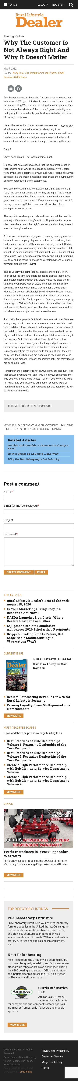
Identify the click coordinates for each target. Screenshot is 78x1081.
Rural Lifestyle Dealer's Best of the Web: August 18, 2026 (38, 602)
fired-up (13, 429)
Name (8, 491)
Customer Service (52, 1056)
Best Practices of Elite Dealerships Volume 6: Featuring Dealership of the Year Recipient (36, 744)
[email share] (11, 89)
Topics (12, 4)
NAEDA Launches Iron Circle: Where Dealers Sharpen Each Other (35, 619)
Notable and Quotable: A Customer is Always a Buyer (38, 447)
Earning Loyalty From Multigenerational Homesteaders (39, 707)
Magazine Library (52, 1062)
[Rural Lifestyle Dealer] (16, 675)
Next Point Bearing (24, 954)
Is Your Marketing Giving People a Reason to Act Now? (34, 611)
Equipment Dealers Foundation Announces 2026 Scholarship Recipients (38, 627)
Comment (11, 534)
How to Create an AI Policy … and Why (33, 453)
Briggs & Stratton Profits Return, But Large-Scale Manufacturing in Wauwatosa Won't (35, 637)
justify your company (36, 429)
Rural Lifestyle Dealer (52, 659)
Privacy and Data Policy (55, 1050)
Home (45, 1067)
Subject (8, 520)
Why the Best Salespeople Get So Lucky (34, 459)
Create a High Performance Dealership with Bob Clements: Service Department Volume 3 (38, 768)
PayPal (58, 429)
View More (13, 715)
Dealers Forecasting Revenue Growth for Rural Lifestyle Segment (38, 698)
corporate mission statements (39, 425)
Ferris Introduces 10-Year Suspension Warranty (36, 853)
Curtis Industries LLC (53, 990)
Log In (44, 4)
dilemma (68, 425)
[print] (18, 89)
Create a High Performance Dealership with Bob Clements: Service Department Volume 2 (38, 780)
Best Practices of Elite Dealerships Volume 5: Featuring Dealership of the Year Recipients (36, 756)
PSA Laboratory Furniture (30, 918)
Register (58, 4)
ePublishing (26, 1071)
